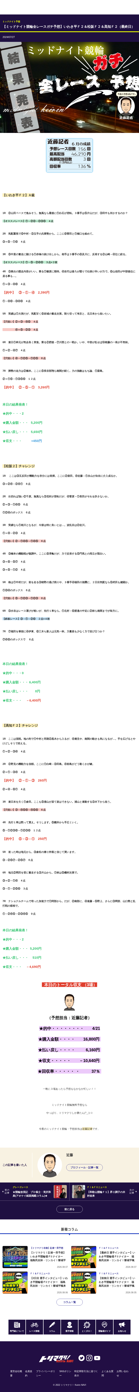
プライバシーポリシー (45, 1373)
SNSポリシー (65, 1373)
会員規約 (28, 1373)
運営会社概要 (16, 1373)
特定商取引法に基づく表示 (86, 1373)
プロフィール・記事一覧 (84, 1167)
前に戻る (69, 1209)
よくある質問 (107, 1373)
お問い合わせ (122, 1373)
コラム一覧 (69, 1302)
